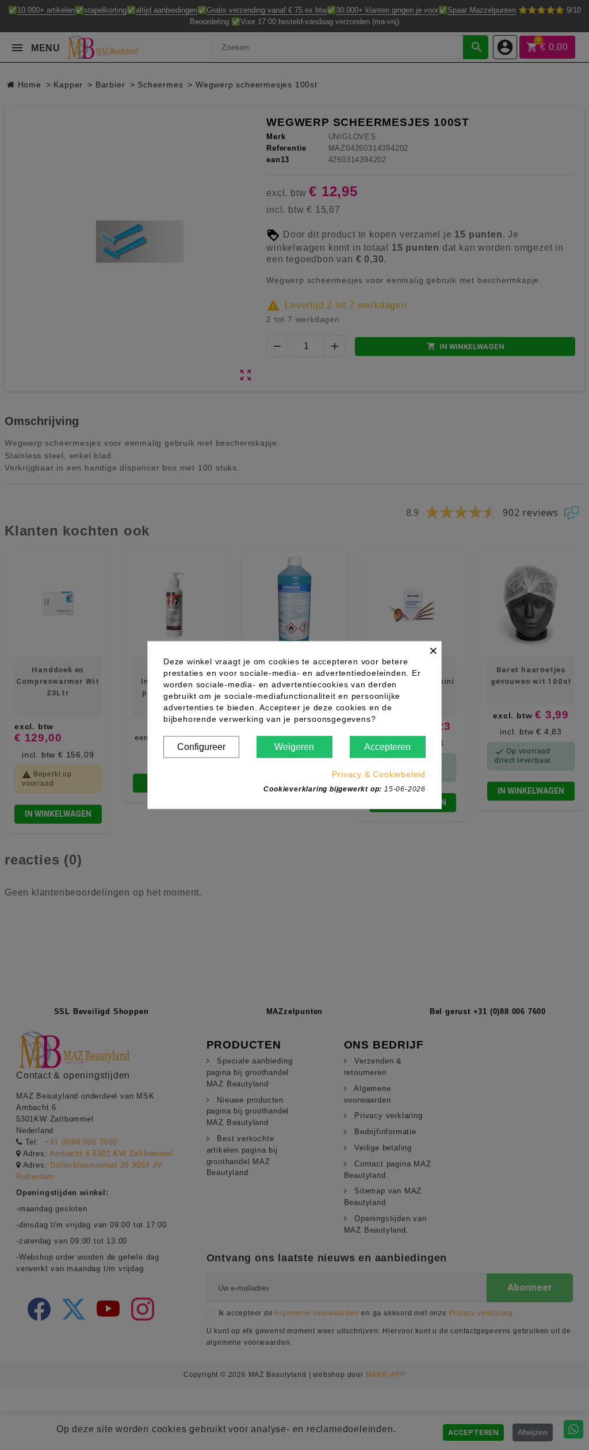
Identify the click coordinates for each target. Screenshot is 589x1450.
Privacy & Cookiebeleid (379, 774)
